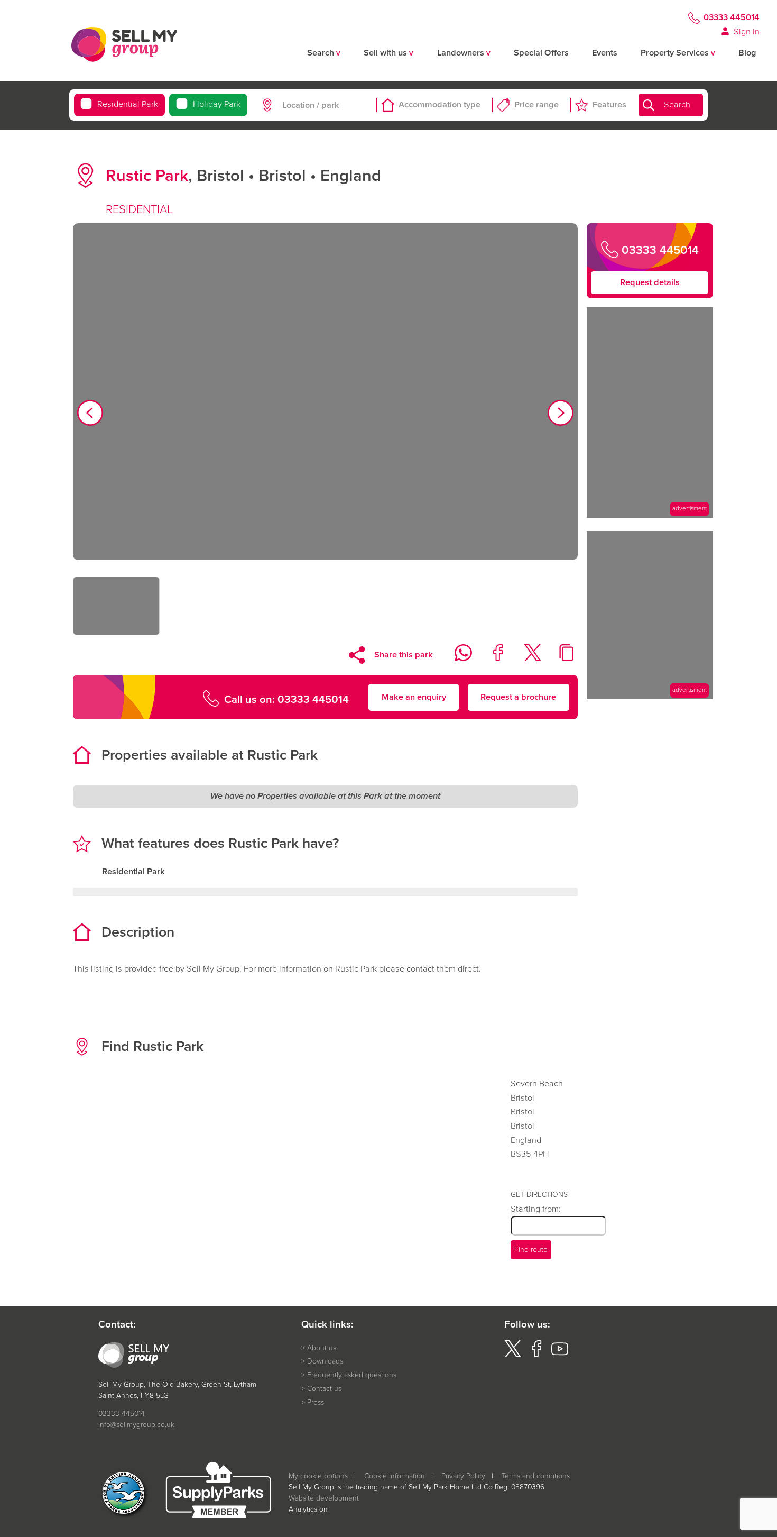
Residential (127, 104)
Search (677, 105)
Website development (324, 1498)
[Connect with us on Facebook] (536, 1354)
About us (321, 1348)
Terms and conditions (536, 1475)
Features (609, 105)
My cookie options (318, 1475)
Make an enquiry (414, 696)
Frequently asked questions (351, 1375)
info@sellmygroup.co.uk (136, 1424)
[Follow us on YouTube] (559, 1354)
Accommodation (439, 105)
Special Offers (541, 53)
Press (315, 1402)
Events (604, 53)
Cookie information (394, 1475)
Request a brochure (518, 696)
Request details (650, 282)
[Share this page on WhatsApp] (457, 658)
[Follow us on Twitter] (512, 1354)
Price (536, 105)
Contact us (324, 1389)
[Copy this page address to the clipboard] (560, 658)
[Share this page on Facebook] (491, 658)
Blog (747, 53)
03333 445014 (732, 17)
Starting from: (536, 1208)
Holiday (216, 104)
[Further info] (650, 515)
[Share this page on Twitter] (526, 658)
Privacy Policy (463, 1475)
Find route (531, 1249)
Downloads (325, 1361)
